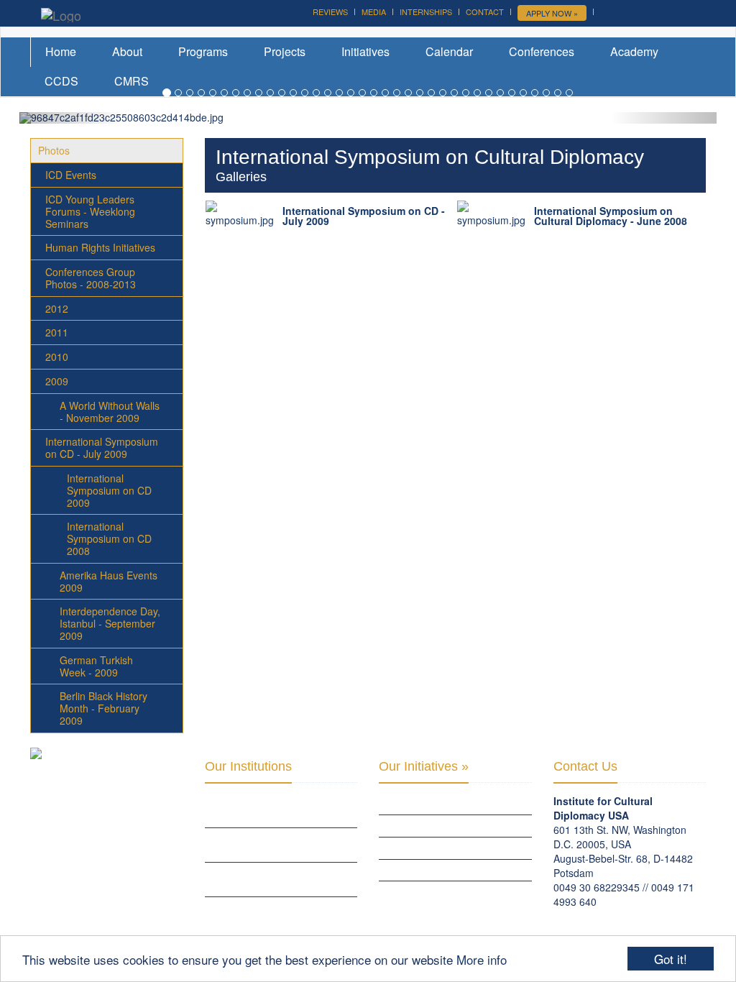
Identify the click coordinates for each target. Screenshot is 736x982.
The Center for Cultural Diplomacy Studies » (261, 844)
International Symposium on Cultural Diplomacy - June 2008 (610, 215)
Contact (485, 11)
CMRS (131, 81)
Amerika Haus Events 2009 (108, 581)
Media (374, 11)
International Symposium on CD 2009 (109, 490)
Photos (54, 150)
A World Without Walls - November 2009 (110, 411)
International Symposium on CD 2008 (109, 538)
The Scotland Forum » (428, 891)
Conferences (541, 51)
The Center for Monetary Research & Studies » (263, 879)
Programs (203, 51)
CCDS (61, 81)
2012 (56, 308)
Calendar (449, 51)
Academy (634, 51)
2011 (56, 332)
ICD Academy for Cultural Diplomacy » (263, 810)
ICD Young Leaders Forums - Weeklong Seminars (90, 211)
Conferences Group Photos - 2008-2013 (90, 278)
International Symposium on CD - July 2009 (101, 447)
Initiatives (365, 51)
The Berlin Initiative (422, 847)
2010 (56, 356)
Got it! (670, 959)
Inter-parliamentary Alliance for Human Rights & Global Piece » (279, 913)
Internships (426, 11)
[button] (71, 118)
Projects (284, 51)
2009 (56, 381)
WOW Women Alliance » (429, 803)
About (127, 51)
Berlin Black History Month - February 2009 (103, 708)
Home (60, 51)
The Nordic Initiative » (427, 870)
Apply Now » (552, 13)
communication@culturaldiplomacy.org (641, 916)
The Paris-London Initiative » (441, 825)
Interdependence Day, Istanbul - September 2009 (110, 623)
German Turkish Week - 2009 (96, 666)
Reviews (330, 11)
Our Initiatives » (424, 766)
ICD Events (70, 175)
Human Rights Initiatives (100, 247)
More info (481, 959)
